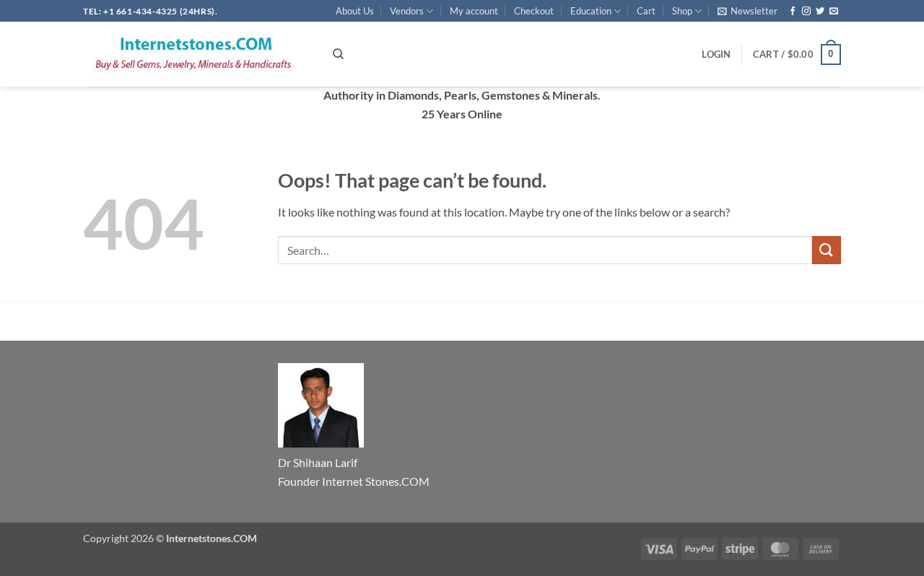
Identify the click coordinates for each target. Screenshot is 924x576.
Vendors (407, 11)
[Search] (338, 54)
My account (474, 11)
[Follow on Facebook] (792, 11)
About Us (355, 11)
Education (590, 11)
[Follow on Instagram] (806, 11)
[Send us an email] (833, 11)
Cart (646, 11)
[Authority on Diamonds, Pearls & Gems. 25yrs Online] (197, 54)
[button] (747, 11)
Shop (682, 11)
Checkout (534, 11)
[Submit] (826, 250)
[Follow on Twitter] (820, 11)
